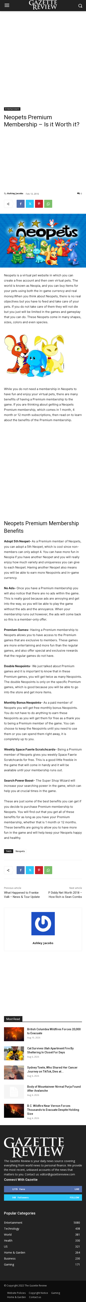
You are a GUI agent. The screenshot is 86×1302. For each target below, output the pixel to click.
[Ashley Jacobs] (43, 923)
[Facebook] (21, 204)
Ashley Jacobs (15, 193)
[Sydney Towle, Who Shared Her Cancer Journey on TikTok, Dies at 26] (14, 1072)
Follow (74, 1197)
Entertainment (12, 108)
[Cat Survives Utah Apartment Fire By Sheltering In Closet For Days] (14, 1053)
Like (77, 1189)
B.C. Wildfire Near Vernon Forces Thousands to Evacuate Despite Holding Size (53, 1109)
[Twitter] (30, 204)
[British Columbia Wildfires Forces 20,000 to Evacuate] (14, 1034)
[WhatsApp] (48, 204)
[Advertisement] (43, 56)
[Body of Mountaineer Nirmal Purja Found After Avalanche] (14, 1092)
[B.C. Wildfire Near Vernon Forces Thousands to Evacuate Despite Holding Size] (14, 1111)
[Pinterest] (39, 204)
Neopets (20, 851)
